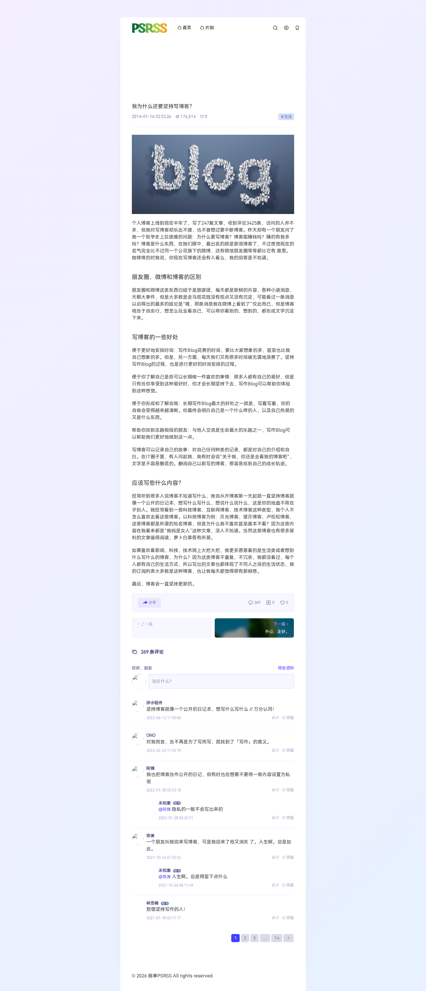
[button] (297, 28)
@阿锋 (165, 809)
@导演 (165, 876)
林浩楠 (152, 903)
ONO (151, 735)
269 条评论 (152, 651)
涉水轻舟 (154, 702)
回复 (290, 717)
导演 (150, 835)
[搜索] (275, 27)
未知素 (165, 803)
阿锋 (150, 768)
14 (276, 937)
